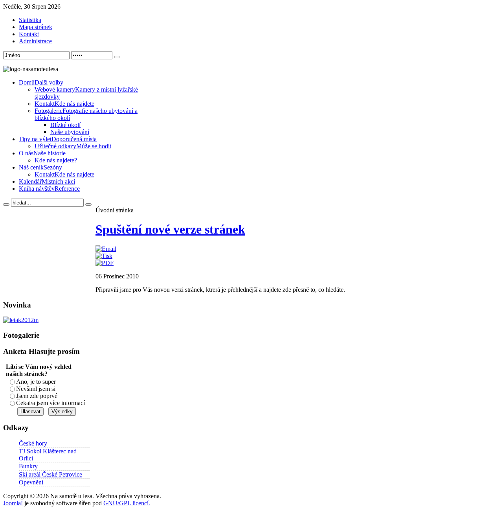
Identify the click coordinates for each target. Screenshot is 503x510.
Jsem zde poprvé (36, 395)
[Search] (6, 204)
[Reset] (88, 204)
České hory (33, 443)
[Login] (117, 57)
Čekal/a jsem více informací (50, 403)
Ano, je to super (36, 381)
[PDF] (104, 263)
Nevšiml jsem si (35, 388)
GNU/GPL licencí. (126, 503)
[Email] (105, 248)
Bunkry (28, 466)
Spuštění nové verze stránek (170, 229)
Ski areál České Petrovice (50, 474)
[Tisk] (103, 255)
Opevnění (31, 482)
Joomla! (13, 503)
